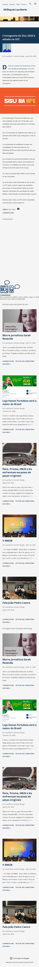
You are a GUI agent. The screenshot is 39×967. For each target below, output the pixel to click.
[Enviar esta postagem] (18, 209)
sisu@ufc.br (20, 203)
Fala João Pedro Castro (16, 602)
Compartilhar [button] (8, 213)
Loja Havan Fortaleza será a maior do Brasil (19, 402)
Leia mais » (6, 364)
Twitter (18, 4)
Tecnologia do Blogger (20, 958)
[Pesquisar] (30, 4)
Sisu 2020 (11, 209)
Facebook (5, 4)
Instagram (12, 4)
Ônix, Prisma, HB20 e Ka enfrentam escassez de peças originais (17, 472)
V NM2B (7, 540)
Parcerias (24, 4)
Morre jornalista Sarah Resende (16, 337)
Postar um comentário (25, 361)
